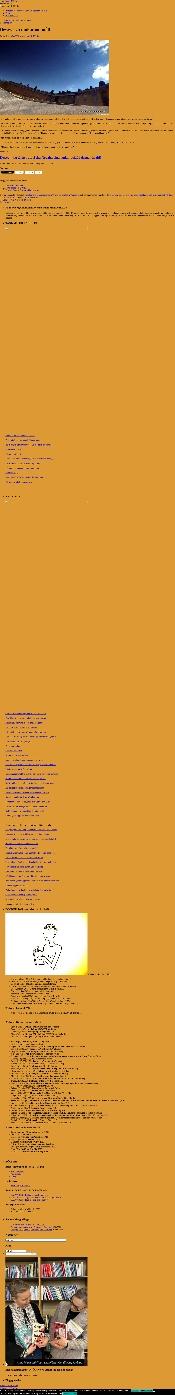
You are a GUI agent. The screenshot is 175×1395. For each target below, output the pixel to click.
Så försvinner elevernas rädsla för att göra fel (24, 811)
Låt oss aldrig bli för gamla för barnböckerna (24, 788)
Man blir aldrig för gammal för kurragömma (24, 477)
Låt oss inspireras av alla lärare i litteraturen (24, 857)
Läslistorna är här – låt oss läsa (18, 769)
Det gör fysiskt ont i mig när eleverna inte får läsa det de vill (31, 829)
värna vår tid (11, 197)
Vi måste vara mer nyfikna (17, 755)
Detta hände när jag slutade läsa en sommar (24, 440)
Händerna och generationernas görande (22, 468)
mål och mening (152, 195)
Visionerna (75, 195)
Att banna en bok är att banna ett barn (21, 843)
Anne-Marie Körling (9, 1)
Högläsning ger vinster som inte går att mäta (24, 723)
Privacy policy (146, 1391)
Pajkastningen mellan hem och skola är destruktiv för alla (30, 890)
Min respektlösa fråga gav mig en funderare (24, 867)
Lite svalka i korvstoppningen (18, 741)
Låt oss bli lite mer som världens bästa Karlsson (25, 732)
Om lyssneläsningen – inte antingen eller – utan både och (30, 853)
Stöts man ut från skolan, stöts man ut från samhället (28, 802)
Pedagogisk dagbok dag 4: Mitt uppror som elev (31, 1229)
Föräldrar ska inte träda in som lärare (21, 727)
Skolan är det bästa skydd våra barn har (22, 797)
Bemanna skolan (12, 746)
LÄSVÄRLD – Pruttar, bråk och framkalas (30, 1195)
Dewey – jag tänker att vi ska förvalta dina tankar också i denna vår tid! (50, 157)
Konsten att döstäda (13, 449)
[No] (154, 1391)
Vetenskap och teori (60, 195)
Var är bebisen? (17, 1171)
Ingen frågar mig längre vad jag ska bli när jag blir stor (29, 445)
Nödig (13, 1176)
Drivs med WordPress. (9, 1388)
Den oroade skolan (13, 750)
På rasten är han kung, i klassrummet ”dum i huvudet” (28, 834)
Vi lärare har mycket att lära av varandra (22, 899)
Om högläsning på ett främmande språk (22, 816)
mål (127, 195)
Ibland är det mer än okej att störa (20, 435)
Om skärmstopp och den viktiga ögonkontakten (26, 718)
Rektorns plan (7, 23)
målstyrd (164, 195)
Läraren (27, 904)
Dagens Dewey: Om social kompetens (22, 190)
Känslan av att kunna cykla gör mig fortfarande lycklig (29, 459)
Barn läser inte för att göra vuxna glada (22, 848)
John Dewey (112, 195)
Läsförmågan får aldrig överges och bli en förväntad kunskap (32, 774)
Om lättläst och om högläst (22, 1225)
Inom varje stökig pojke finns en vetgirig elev (25, 760)
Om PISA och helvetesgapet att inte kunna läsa (25, 713)
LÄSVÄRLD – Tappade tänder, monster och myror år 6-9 (36, 1197)
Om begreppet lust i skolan (17, 885)
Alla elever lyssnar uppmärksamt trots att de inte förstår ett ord (32, 881)
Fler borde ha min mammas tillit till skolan (23, 871)
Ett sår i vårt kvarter (13, 454)
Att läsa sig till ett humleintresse (19, 482)
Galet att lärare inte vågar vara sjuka (21, 894)
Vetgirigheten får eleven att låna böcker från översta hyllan (30, 862)
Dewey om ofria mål (14, 185)
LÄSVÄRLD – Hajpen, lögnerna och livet (30, 1200)
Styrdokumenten (30, 195)
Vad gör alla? (16, 1174)
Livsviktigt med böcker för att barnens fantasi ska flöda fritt (31, 839)
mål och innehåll (137, 195)
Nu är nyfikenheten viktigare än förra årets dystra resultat (30, 783)
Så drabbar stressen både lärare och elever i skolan (27, 792)
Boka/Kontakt (11, 15)
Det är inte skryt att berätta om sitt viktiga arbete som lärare (30, 764)
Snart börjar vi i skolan (20, 1185)
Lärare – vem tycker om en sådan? (16, 20)
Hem (7, 13)
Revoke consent (69, 1394)
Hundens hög (11, 472)
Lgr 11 (122, 195)
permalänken (32, 197)
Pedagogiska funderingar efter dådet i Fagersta (31, 1227)
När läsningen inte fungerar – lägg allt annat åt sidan (28, 876)
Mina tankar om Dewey (15, 188)
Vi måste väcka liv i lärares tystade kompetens (25, 778)
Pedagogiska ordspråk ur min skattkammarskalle (26, 11)
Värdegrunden (45, 195)
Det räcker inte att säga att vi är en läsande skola (26, 806)
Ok (133, 1391)
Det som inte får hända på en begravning (23, 463)
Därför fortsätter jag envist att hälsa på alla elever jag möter (31, 737)
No (137, 1391)
